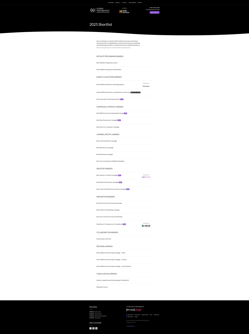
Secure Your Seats (154, 12)
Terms (151, 314)
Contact (136, 316)
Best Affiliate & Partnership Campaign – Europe (111, 259)
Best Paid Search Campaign (104, 147)
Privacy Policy (130, 316)
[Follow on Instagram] (93, 328)
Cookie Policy (156, 314)
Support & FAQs (145, 314)
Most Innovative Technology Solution (109, 99)
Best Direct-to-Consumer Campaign (107, 127)
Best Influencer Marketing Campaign (108, 210)
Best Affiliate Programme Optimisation (108, 69)
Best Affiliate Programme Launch (106, 63)
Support (139, 2)
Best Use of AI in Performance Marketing (109, 217)
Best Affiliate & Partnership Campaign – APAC (110, 253)
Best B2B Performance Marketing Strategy (111, 113)
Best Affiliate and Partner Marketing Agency (110, 84)
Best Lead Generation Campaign (106, 141)
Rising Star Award (102, 287)
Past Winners (132, 2)
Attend (124, 2)
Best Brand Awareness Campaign (108, 120)
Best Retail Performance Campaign (109, 182)
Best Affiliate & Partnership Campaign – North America (113, 266)
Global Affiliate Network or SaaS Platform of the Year (118, 92)
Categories (111, 2)
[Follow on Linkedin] (96, 328)
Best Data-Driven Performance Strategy (109, 203)
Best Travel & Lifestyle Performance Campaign (112, 189)
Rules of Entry (130, 314)
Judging (117, 2)
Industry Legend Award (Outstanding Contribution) (112, 280)
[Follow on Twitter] (90, 328)
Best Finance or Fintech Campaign (108, 175)
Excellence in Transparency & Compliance (110, 224)
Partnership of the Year (103, 239)
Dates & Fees (137, 314)
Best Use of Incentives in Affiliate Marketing (110, 161)
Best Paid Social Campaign (104, 154)
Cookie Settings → (131, 326)
